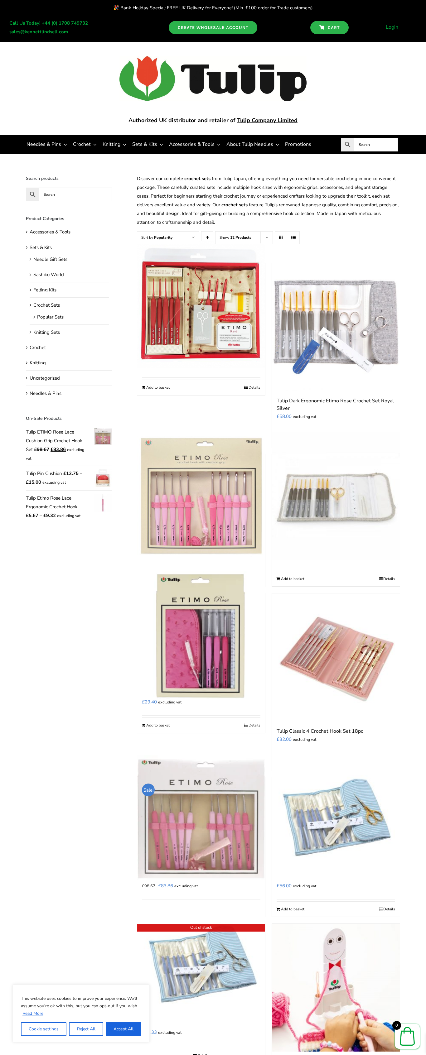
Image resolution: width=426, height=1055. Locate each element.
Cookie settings (44, 1029)
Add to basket (158, 387)
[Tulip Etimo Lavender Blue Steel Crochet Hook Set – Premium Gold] (336, 818)
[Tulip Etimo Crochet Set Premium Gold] (336, 495)
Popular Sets (50, 317)
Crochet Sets (46, 305)
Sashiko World (48, 274)
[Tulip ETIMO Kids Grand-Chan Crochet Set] (336, 988)
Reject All (86, 1029)
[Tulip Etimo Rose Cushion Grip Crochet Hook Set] (201, 495)
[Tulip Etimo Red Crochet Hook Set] (201, 304)
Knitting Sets (46, 332)
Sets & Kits (41, 247)
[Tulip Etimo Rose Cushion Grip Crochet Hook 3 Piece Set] (201, 634)
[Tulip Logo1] (213, 58)
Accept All (123, 1029)
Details (254, 387)
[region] (81, 1014)
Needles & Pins (45, 393)
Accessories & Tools (50, 232)
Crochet (38, 347)
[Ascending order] (207, 237)
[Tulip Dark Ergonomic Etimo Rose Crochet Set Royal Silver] (336, 327)
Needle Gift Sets (50, 259)
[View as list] (293, 238)
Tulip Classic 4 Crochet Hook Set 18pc (320, 731)
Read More (32, 1013)
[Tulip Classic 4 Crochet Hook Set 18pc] (336, 657)
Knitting (38, 363)
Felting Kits (44, 290)
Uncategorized (45, 378)
